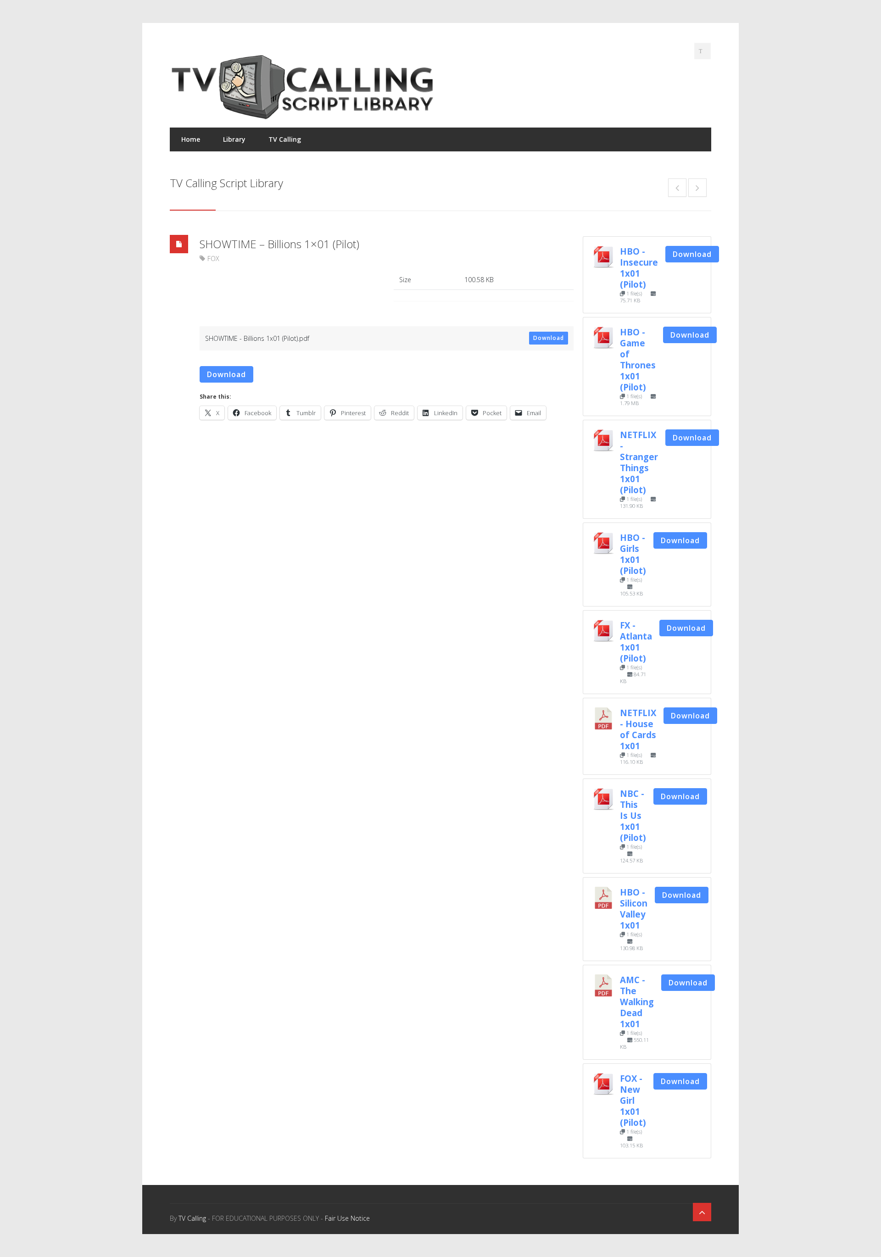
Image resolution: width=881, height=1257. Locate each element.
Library (234, 139)
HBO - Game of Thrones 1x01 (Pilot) (638, 359)
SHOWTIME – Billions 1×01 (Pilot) (279, 243)
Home (190, 139)
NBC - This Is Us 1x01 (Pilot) (633, 815)
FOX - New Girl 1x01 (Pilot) (633, 1100)
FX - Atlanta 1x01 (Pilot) (636, 641)
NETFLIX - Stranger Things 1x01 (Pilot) (639, 462)
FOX (213, 258)
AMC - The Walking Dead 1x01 (637, 1001)
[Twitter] (702, 51)
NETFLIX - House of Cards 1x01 (638, 729)
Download (548, 338)
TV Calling (284, 139)
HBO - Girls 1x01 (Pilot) (633, 554)
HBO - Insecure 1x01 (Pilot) (639, 267)
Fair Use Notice (347, 1218)
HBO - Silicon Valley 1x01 (633, 908)
